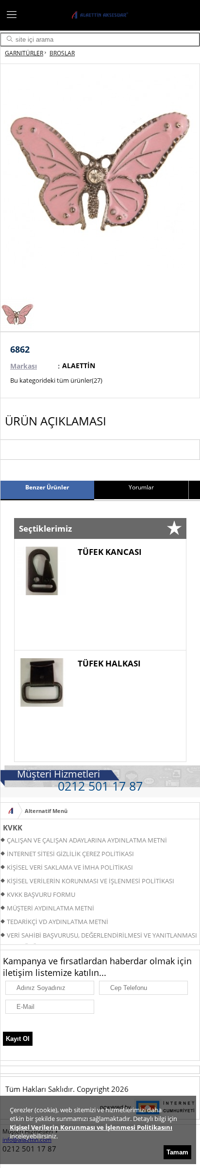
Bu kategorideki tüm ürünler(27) (56, 380)
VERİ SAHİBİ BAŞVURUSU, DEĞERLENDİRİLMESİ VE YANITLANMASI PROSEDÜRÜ (98, 936)
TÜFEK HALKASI (109, 663)
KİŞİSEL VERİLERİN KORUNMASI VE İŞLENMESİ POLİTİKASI (90, 880)
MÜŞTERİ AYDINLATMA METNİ (50, 908)
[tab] (47, 490)
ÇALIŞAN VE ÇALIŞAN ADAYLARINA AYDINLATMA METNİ (87, 840)
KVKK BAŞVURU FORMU (41, 894)
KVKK (12, 827)
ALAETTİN (78, 365)
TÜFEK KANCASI (110, 551)
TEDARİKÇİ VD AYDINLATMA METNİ (57, 921)
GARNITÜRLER (24, 53)
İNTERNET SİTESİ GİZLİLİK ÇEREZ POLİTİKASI (70, 853)
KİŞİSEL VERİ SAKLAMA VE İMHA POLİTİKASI (70, 867)
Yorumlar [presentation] (141, 487)
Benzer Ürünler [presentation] (47, 487)
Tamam (177, 1152)
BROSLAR (62, 53)
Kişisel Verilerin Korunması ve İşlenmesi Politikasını (91, 1127)
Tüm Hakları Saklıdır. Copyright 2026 (67, 1089)
